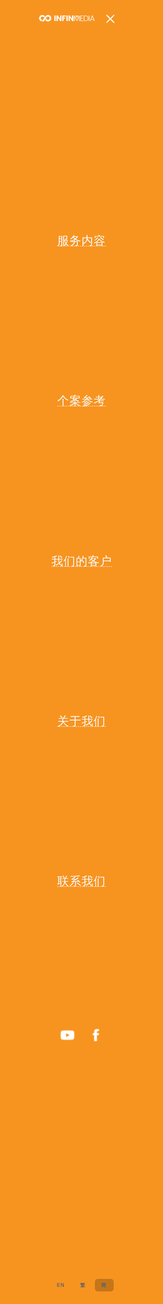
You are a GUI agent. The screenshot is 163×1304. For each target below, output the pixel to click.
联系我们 (81, 881)
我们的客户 (81, 561)
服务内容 (81, 240)
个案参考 (81, 400)
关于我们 (81, 721)
